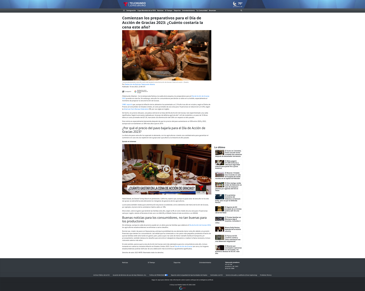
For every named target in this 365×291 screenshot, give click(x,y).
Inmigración (131, 10)
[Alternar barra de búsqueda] (241, 10)
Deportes (177, 10)
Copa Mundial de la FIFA (146, 10)
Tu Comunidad (201, 10)
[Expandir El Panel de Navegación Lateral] (124, 10)
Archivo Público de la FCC (101, 275)
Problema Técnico (266, 275)
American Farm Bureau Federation (136, 109)
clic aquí (158, 280)
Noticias (160, 10)
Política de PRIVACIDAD (156, 275)
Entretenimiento (188, 10)
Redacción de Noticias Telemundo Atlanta (140, 84)
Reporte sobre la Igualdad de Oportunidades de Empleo (189, 275)
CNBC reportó (127, 104)
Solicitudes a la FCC (216, 275)
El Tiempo (168, 10)
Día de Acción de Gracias (183, 246)
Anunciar (212, 10)
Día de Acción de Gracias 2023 (200, 225)
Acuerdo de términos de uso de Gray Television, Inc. (129, 275)
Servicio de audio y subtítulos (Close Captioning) (241, 275)
